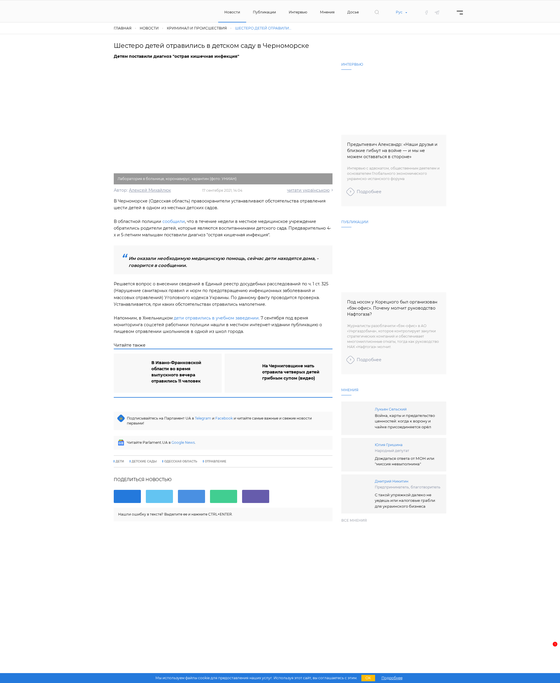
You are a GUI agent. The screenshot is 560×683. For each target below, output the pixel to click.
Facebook (224, 418)
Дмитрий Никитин (391, 481)
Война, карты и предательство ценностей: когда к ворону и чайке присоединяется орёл (405, 421)
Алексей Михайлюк (150, 190)
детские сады (144, 461)
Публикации (264, 12)
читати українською (308, 190)
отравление (215, 461)
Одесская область (180, 461)
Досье (353, 12)
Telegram (203, 418)
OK (368, 678)
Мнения (327, 12)
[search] (377, 12)
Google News (183, 442)
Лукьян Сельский (391, 409)
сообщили (173, 221)
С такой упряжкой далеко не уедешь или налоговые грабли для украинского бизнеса (405, 500)
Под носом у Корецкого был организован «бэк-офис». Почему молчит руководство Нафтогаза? (392, 308)
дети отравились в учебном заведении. (217, 318)
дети (120, 461)
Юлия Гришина (388, 445)
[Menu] (460, 12)
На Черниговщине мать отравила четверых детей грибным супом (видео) (290, 372)
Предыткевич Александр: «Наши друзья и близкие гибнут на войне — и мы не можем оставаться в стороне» (392, 150)
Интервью (298, 12)
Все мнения (354, 520)
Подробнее (369, 191)
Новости (232, 12)
